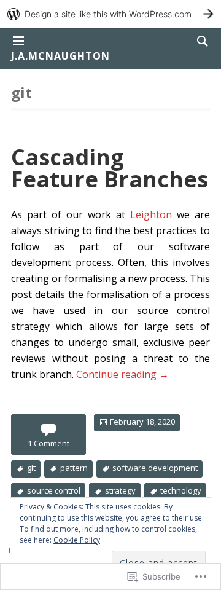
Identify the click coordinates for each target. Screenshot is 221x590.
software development (155, 467)
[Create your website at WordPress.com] (110, 14)
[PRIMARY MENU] (18, 41)
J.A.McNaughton (60, 56)
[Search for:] (199, 40)
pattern (74, 467)
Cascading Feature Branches (109, 168)
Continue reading (122, 374)
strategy (120, 490)
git (31, 467)
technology (180, 490)
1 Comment (48, 443)
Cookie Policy (76, 540)
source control (53, 490)
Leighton (151, 214)
